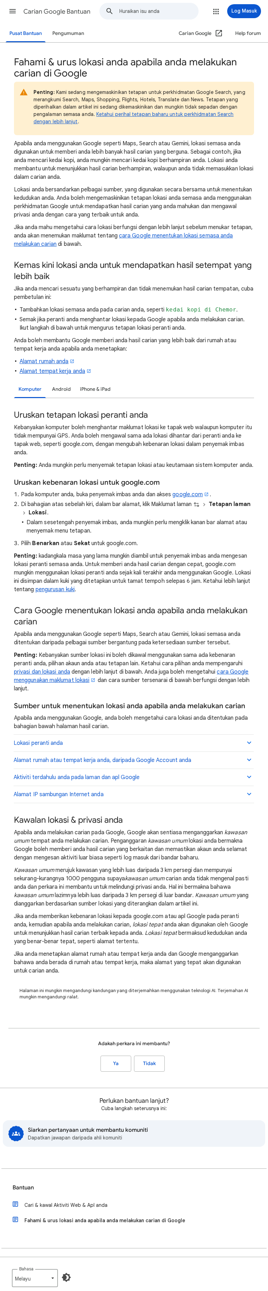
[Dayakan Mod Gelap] (66, 1277)
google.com (187, 494)
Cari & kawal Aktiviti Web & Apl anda (65, 1205)
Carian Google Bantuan (56, 11)
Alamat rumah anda (44, 361)
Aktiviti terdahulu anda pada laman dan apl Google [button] (77, 777)
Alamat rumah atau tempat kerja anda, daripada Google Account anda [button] (102, 760)
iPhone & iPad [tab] (95, 389)
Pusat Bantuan (25, 33)
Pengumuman (68, 33)
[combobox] (158, 11)
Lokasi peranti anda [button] (38, 743)
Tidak (149, 1063)
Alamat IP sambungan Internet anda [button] (59, 794)
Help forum (248, 33)
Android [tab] (61, 389)
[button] (12, 11)
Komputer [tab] (30, 389)
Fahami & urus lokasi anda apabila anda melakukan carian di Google (104, 1220)
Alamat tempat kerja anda (52, 371)
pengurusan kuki (55, 589)
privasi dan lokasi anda (42, 671)
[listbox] (35, 1278)
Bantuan (23, 1187)
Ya (116, 1063)
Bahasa (26, 1268)
